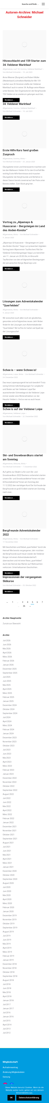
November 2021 (9, 831)
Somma (23, 69)
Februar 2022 (8, 818)
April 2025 (7, 689)
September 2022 (10, 790)
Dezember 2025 (10, 669)
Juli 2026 (6, 640)
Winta (22, 159)
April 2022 (7, 810)
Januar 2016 (8, 1017)
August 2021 (8, 843)
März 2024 (7, 725)
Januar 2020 (8, 911)
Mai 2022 (7, 806)
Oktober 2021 (8, 835)
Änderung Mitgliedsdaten (13, 1072)
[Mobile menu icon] (43, 4)
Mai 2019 (7, 944)
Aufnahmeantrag (10, 1067)
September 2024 (10, 713)
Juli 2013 (6, 1029)
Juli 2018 (6, 984)
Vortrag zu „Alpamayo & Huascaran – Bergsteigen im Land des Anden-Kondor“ (24, 226)
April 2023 (7, 762)
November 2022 (9, 782)
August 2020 (8, 883)
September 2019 (10, 928)
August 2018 (8, 980)
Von (12, 72)
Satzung (6, 1077)
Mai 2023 (7, 758)
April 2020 (7, 899)
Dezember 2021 (10, 826)
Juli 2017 (6, 1004)
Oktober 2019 (8, 924)
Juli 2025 (6, 677)
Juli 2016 (6, 1012)
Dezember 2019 (10, 915)
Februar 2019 (8, 956)
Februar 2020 (8, 907)
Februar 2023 (8, 770)
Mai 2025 (7, 685)
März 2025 (7, 693)
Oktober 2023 (8, 746)
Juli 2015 (6, 1021)
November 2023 (9, 742)
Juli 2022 (6, 798)
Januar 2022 (8, 822)
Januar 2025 (8, 701)
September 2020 (10, 879)
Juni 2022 (7, 802)
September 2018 (10, 976)
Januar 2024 (8, 733)
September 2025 (10, 673)
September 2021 (10, 839)
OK (11, 1098)
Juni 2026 (7, 644)
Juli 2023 (6, 750)
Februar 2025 (8, 697)
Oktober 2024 (8, 709)
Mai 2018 (7, 992)
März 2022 (7, 814)
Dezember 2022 (10, 778)
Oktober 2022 (8, 786)
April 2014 (7, 1025)
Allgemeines (8, 69)
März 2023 (7, 766)
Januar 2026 (8, 665)
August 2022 (8, 794)
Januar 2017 (8, 1008)
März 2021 (7, 863)
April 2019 (7, 948)
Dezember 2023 (10, 738)
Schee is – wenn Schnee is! (19, 370)
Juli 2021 (6, 847)
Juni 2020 (7, 891)
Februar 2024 (8, 729)
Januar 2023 (8, 774)
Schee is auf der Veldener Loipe (22, 409)
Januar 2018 (8, 1000)
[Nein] (45, 1093)
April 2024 (7, 721)
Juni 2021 (7, 851)
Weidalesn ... (10, 100)
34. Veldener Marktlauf (17, 104)
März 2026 (7, 657)
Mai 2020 (7, 895)
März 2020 (7, 903)
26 (24, 606)
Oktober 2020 (8, 875)
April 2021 (7, 859)
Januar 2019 (8, 960)
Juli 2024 (6, 717)
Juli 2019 (6, 936)
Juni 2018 (7, 988)
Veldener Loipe (19, 413)
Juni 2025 (7, 681)
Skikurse (16, 464)
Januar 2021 (8, 867)
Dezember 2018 (10, 964)
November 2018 (9, 968)
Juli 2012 (6, 1033)
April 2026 (7, 653)
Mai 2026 (7, 649)
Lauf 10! (16, 69)
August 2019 (8, 932)
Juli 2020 (6, 887)
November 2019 (9, 919)
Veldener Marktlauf (34, 69)
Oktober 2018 (8, 972)
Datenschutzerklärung (29, 1098)
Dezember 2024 (10, 705)
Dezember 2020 (10, 871)
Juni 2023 (7, 754)
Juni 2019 (7, 940)
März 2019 (7, 952)
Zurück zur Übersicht (12, 623)
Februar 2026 (8, 661)
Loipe (15, 374)
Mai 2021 (7, 855)
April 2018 (7, 996)
